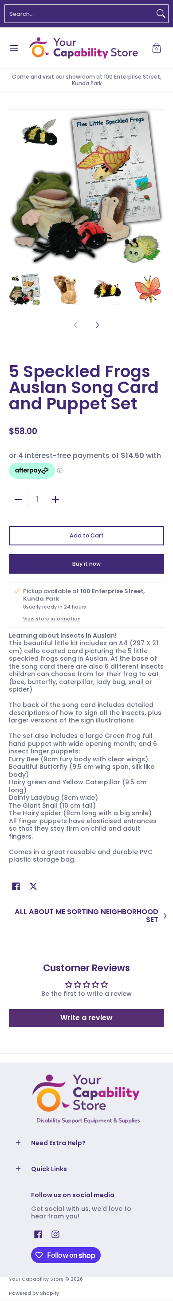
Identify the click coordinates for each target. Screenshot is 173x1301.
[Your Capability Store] (83, 48)
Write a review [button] (86, 1018)
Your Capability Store (36, 1279)
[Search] (161, 14)
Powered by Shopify (34, 1293)
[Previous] (15, 186)
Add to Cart (87, 535)
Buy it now (86, 563)
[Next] (158, 186)
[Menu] (13, 47)
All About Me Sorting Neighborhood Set (86, 915)
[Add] (55, 499)
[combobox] (79, 14)
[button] (156, 47)
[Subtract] (18, 499)
